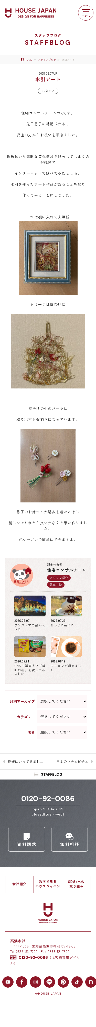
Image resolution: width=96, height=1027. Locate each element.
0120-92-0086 (48, 798)
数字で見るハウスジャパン (47, 884)
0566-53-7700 (27, 951)
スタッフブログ (47, 59)
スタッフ (48, 90)
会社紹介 (19, 883)
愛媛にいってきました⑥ (27, 761)
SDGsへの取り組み (76, 884)
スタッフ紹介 (59, 578)
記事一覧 (56, 584)
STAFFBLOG (51, 774)
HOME (28, 59)
